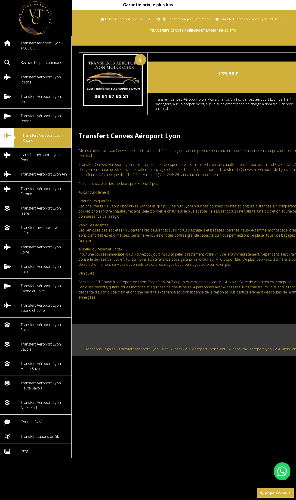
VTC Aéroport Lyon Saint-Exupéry (212, 349)
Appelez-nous (277, 493)
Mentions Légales (100, 349)
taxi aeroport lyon (258, 349)
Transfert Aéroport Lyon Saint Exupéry (150, 349)
